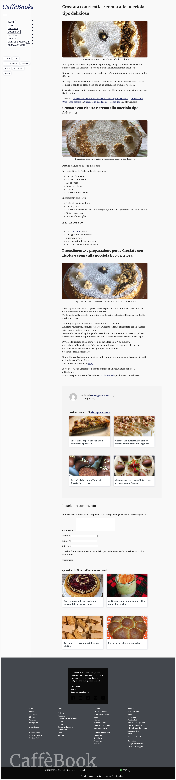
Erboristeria (98, 735)
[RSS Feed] (103, 698)
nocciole (76, 231)
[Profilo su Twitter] (88, 698)
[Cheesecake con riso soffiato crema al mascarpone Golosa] (134, 466)
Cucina (12, 38)
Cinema (32, 720)
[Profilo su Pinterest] (96, 698)
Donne (60, 721)
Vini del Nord (34, 733)
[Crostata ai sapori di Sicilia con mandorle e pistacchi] (89, 426)
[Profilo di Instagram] (80, 698)
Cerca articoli (16, 45)
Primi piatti (132, 717)
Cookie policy (117, 776)
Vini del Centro (35, 735)
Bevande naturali (134, 736)
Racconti (61, 735)
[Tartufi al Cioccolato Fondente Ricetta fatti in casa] (89, 466)
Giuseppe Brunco (100, 395)
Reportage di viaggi (101, 714)
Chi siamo (75, 686)
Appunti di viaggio (135, 746)
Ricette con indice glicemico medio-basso (137, 726)
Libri (60, 733)
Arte (10, 25)
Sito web (66, 546)
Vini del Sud (34, 738)
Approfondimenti (101, 728)
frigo (90, 363)
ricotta (7, 73)
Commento (68, 530)
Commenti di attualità (102, 725)
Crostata (25, 63)
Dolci (16, 58)
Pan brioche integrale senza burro (125, 643)
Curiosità (13, 32)
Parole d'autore (100, 723)
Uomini (61, 724)
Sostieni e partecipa (80, 692)
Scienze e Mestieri (18, 42)
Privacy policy (105, 776)
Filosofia (61, 716)
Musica (32, 711)
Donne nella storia (65, 727)
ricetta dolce (18, 68)
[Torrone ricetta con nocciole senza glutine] (82, 627)
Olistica (97, 744)
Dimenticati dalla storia (67, 719)
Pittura (32, 717)
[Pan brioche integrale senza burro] (127, 627)
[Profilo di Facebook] (73, 698)
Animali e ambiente (101, 711)
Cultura (13, 28)
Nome (66, 536)
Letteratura (62, 730)
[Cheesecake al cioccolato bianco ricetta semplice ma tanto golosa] (134, 426)
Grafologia (98, 738)
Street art (33, 714)
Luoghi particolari (135, 744)
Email (66, 541)
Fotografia (33, 723)
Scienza (97, 720)
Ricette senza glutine (136, 723)
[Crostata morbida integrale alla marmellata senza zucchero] (82, 585)
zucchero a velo (107, 375)
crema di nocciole (11, 63)
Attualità (97, 717)
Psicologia (98, 741)
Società (12, 35)
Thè (30, 730)
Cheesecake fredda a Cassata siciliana (103, 102)
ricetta (7, 68)
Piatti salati (132, 720)
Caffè (11, 22)
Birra (130, 734)
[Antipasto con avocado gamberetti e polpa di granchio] (127, 585)
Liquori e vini (133, 731)
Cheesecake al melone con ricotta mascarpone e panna (100, 98)
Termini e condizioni (89, 776)
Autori (73, 689)
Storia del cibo (133, 711)
